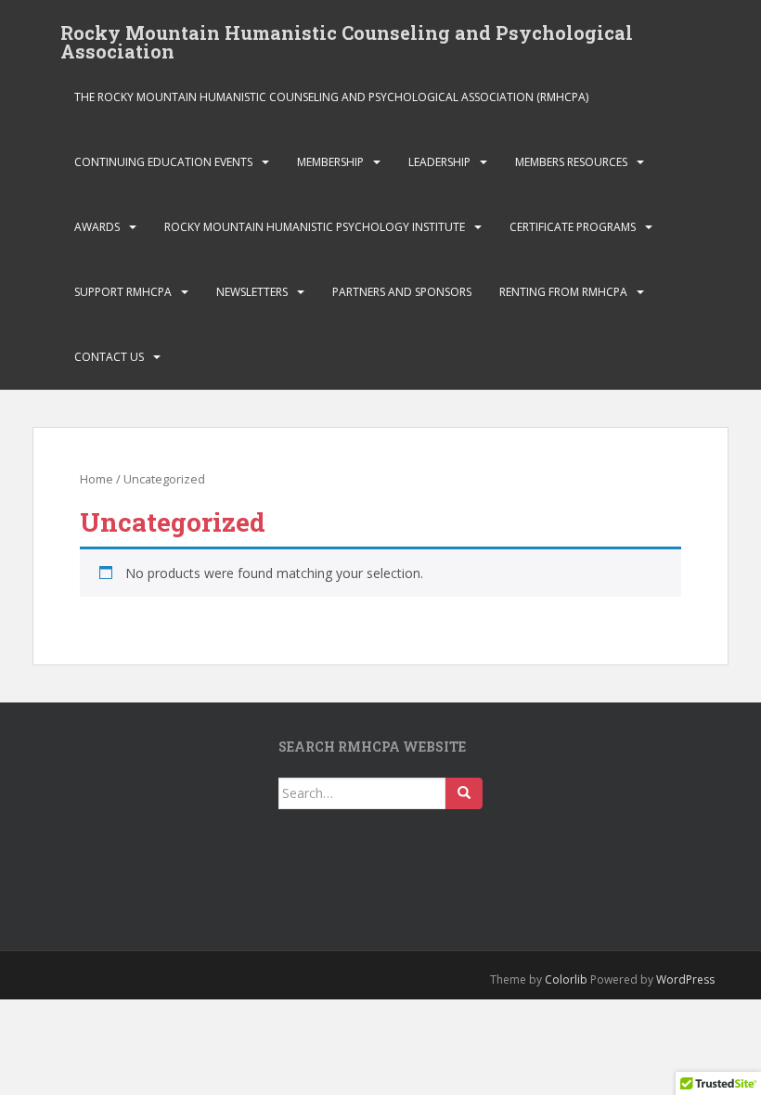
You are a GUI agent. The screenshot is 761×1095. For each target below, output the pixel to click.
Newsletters (252, 292)
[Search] (464, 793)
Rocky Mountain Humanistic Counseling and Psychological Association (346, 38)
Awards (97, 227)
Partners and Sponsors (401, 292)
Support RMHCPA (123, 292)
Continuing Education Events (163, 162)
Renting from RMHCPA (563, 292)
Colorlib (566, 979)
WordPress (685, 979)
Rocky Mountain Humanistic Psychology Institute (314, 227)
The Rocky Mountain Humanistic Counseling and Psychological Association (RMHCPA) (331, 97)
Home (96, 478)
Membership (330, 162)
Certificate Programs (572, 227)
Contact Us (109, 357)
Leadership (439, 162)
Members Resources (571, 162)
